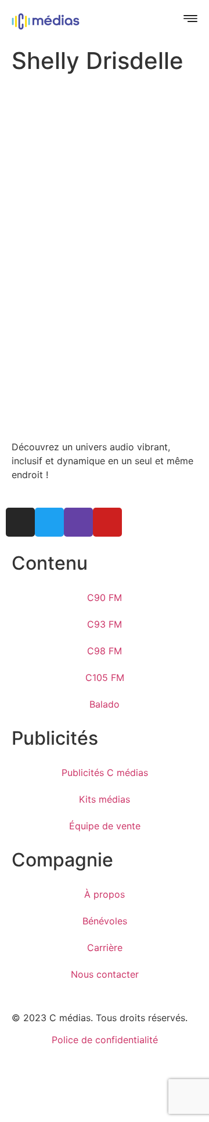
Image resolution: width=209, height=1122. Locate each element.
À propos (104, 894)
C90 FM (104, 597)
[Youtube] (107, 522)
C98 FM (104, 651)
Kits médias (104, 799)
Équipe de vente (104, 826)
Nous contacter (105, 974)
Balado (104, 704)
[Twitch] (78, 522)
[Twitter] (49, 522)
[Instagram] (20, 522)
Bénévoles (104, 921)
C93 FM (104, 624)
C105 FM (104, 677)
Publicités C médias (105, 772)
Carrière (104, 947)
